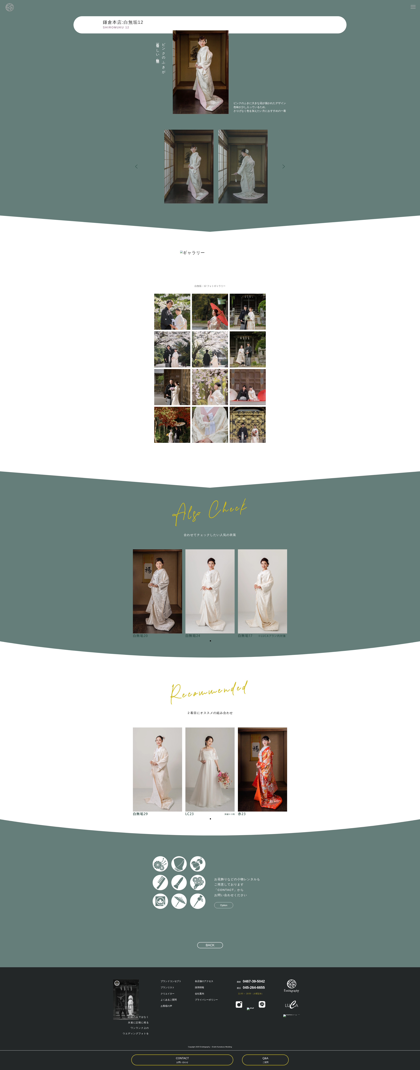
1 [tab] (210, 640)
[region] (210, 166)
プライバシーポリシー (206, 999)
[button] (218, 166)
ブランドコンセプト (171, 981)
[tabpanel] (157, 593)
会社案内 (199, 993)
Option (223, 905)
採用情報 (199, 987)
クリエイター (167, 993)
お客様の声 (166, 1006)
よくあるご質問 (169, 999)
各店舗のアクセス (204, 981)
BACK (210, 945)
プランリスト (167, 987)
